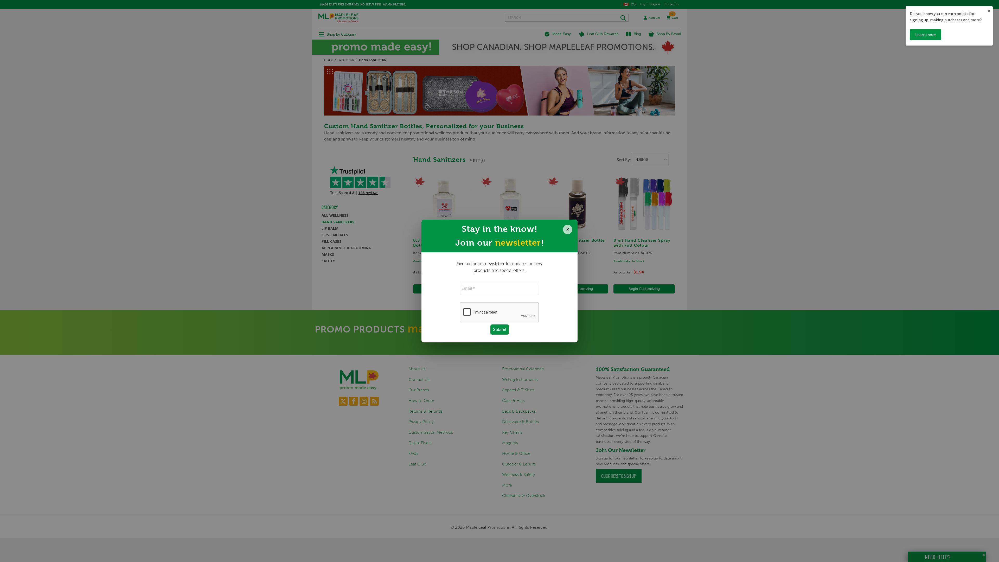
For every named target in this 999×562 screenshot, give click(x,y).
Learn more (925, 34)
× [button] (989, 11)
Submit (499, 329)
